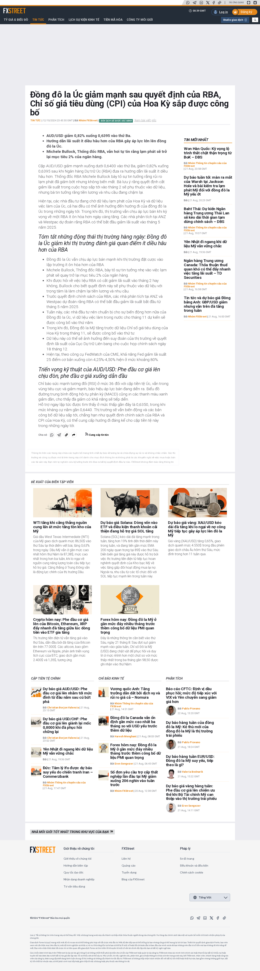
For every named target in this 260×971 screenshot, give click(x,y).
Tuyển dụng (129, 872)
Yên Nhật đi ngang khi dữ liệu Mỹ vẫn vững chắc (205, 243)
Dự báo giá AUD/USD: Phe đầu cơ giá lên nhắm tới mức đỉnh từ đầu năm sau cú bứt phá (67, 695)
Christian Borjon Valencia (63, 707)
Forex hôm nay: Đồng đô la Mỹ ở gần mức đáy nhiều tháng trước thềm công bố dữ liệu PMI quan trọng (128, 625)
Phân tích (56, 20)
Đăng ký (246, 12)
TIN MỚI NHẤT (196, 139)
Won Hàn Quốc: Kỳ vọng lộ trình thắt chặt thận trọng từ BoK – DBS (208, 153)
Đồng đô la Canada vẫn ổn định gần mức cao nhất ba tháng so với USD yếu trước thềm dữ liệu (133, 724)
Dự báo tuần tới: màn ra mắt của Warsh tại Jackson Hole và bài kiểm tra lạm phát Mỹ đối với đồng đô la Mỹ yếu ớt (208, 186)
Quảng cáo (128, 865)
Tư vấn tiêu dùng (74, 886)
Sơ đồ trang (187, 858)
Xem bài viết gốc (145, 120)
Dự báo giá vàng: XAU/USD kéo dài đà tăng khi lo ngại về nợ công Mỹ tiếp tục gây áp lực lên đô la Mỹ (196, 529)
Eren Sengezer (124, 763)
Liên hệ (126, 858)
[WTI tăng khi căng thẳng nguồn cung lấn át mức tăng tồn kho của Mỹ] (62, 502)
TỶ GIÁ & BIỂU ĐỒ (16, 20)
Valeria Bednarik (192, 771)
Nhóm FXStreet (88, 120)
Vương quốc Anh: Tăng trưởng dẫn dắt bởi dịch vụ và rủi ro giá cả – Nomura (135, 693)
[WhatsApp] (188, 2)
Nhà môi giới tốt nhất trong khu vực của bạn (71, 832)
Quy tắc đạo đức (74, 872)
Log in (223, 12)
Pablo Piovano (191, 708)
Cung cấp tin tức (98, 434)
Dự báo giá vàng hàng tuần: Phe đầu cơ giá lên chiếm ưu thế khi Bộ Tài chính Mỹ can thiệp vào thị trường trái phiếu (191, 792)
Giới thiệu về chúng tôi (79, 848)
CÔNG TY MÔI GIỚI (140, 20)
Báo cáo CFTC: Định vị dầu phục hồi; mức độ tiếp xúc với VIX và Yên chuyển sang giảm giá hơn (191, 695)
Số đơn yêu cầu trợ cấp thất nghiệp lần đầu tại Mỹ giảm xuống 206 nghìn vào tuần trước (134, 778)
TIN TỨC (35, 120)
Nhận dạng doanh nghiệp (79, 879)
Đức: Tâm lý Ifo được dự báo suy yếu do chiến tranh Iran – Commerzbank (68, 772)
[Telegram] (194, 2)
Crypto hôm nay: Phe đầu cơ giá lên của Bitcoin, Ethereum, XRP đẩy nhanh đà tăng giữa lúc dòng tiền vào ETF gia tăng (61, 625)
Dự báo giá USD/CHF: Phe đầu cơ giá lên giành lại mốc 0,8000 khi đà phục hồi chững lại (67, 725)
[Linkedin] (201, 2)
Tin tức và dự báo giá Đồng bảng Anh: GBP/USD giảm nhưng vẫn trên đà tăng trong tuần (207, 304)
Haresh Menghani (125, 736)
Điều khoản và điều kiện (194, 865)
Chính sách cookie (191, 872)
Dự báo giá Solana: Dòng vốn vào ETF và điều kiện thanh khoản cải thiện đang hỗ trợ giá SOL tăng (129, 526)
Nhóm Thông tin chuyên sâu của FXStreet (205, 164)
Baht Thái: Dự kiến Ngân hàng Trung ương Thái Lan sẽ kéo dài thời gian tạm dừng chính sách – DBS (206, 215)
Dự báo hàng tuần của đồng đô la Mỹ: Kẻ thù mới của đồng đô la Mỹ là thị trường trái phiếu (190, 728)
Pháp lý (185, 848)
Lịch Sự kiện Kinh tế (84, 20)
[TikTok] (219, 2)
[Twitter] (207, 2)
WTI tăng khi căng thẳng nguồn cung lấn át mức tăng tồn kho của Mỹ (62, 526)
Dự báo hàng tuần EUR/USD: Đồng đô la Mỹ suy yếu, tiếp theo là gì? (190, 760)
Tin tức (38, 20)
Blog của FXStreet (133, 879)
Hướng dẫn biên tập (76, 865)
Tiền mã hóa (112, 20)
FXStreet (9, 8)
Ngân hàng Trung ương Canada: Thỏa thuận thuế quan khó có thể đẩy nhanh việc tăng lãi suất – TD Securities (207, 269)
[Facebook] (214, 2)
